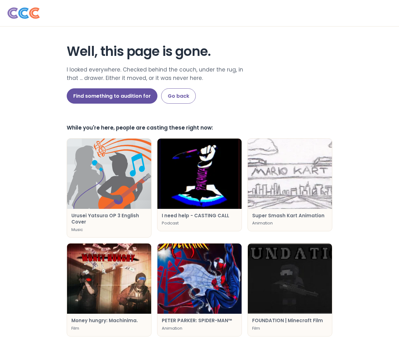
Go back (178, 96)
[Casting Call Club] (199, 13)
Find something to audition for (112, 96)
